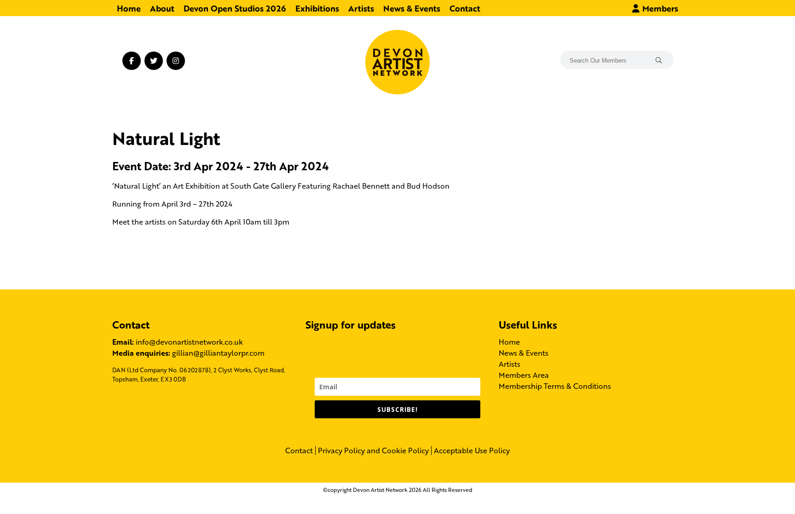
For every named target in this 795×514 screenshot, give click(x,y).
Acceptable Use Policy (472, 450)
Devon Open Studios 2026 (235, 7)
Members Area (524, 375)
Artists (361, 7)
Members (659, 7)
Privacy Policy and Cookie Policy (373, 450)
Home (129, 7)
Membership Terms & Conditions (555, 386)
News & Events (411, 7)
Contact (464, 7)
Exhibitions (317, 7)
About (162, 7)
